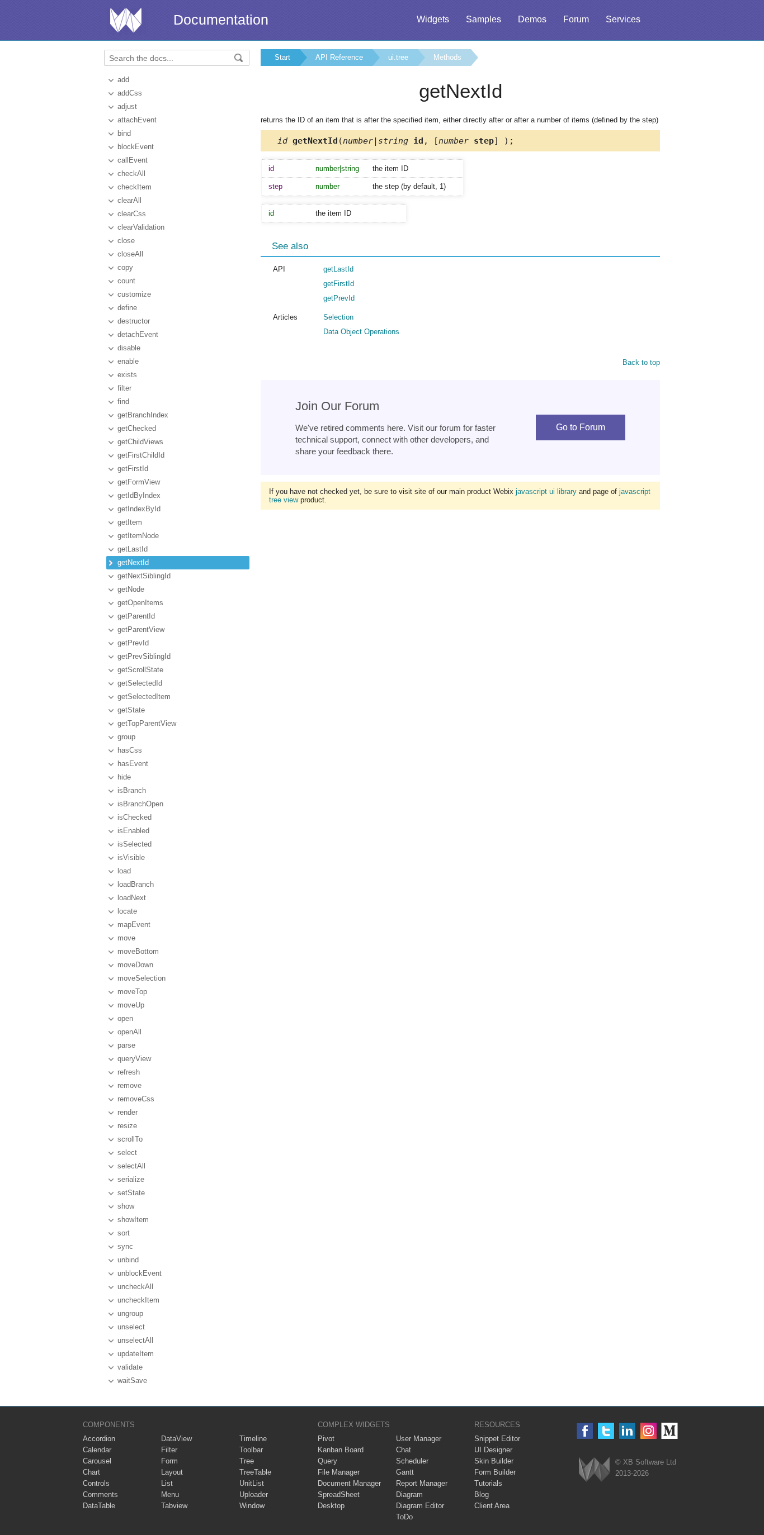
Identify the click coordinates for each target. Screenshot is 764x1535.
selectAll (131, 1166)
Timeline (253, 1438)
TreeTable (255, 1472)
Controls (96, 1483)
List (167, 1483)
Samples (483, 19)
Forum (576, 19)
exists (127, 374)
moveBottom (138, 951)
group (126, 737)
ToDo (404, 1517)
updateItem (135, 1353)
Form (169, 1461)
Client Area (492, 1505)
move (126, 938)
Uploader (253, 1494)
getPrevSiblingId (144, 656)
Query (327, 1461)
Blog (481, 1494)
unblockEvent (139, 1273)
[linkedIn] (627, 1430)
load (124, 871)
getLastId (132, 549)
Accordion (99, 1438)
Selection (338, 317)
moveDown (135, 965)
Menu (170, 1494)
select (127, 1152)
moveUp (130, 1005)
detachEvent (137, 334)
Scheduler (412, 1461)
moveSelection (141, 978)
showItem (133, 1219)
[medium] (669, 1430)
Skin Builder (493, 1461)
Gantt (405, 1472)
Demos (532, 19)
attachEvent (137, 120)
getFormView (138, 482)
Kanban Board (341, 1450)
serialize (130, 1179)
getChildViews (140, 442)
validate (130, 1367)
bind (124, 133)
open (125, 1018)
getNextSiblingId (144, 576)
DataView (176, 1438)
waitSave (132, 1380)
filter (124, 388)
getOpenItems (140, 602)
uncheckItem (138, 1300)
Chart (91, 1472)
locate (127, 911)
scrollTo (130, 1139)
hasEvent (132, 763)
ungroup (130, 1313)
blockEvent (135, 146)
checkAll (131, 173)
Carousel (97, 1461)
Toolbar (251, 1450)
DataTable (99, 1505)
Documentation (220, 19)
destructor (133, 321)
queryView (134, 1058)
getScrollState (140, 670)
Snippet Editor (497, 1438)
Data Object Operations (361, 331)
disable (128, 348)
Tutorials (488, 1483)
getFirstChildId (140, 455)
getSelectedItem (144, 696)
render (127, 1112)
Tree (246, 1461)
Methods (447, 57)
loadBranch (135, 884)
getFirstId (132, 468)
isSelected (134, 844)
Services (623, 19)
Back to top (641, 362)
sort (123, 1233)
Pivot (326, 1438)
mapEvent (133, 924)
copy (125, 267)
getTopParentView (146, 723)
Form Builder (495, 1472)
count (126, 281)
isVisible (131, 857)
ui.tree (398, 57)
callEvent (132, 160)
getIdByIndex (139, 495)
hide (124, 777)
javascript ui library (546, 491)
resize (127, 1125)
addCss (129, 93)
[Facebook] (584, 1430)
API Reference (339, 57)
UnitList (251, 1483)
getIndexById (139, 509)
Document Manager (349, 1483)
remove (129, 1085)
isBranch (131, 790)
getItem (129, 522)
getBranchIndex (142, 415)
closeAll (130, 254)
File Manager (339, 1472)
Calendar (97, 1450)
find (123, 401)
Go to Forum (580, 427)
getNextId (133, 562)
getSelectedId (139, 683)
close (126, 240)
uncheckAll (135, 1286)
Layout (172, 1472)
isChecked (134, 817)
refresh (128, 1072)
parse (126, 1045)
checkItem (134, 187)
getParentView (140, 629)
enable (128, 361)
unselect (131, 1327)
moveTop (132, 991)
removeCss (135, 1099)
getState (131, 710)
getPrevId (133, 643)
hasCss (129, 750)
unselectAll (135, 1340)
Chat (403, 1450)
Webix (594, 1469)
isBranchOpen (140, 804)
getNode (130, 589)
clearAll (129, 200)
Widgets (433, 19)
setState (131, 1193)
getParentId (136, 616)
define (127, 307)
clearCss (131, 214)
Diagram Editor (420, 1505)
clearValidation (140, 227)
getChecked (136, 428)
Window (252, 1505)
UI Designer (493, 1450)
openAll (129, 1032)
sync (125, 1246)
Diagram (409, 1494)
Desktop (331, 1505)
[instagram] (648, 1430)
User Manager (418, 1438)
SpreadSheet (339, 1494)
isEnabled (133, 830)
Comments (100, 1494)
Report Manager (421, 1483)
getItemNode (138, 535)
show (125, 1206)
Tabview (174, 1505)
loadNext (131, 898)
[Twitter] (606, 1430)
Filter (169, 1450)
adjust (127, 106)
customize (134, 294)
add (123, 79)
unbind (128, 1260)
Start (282, 57)
